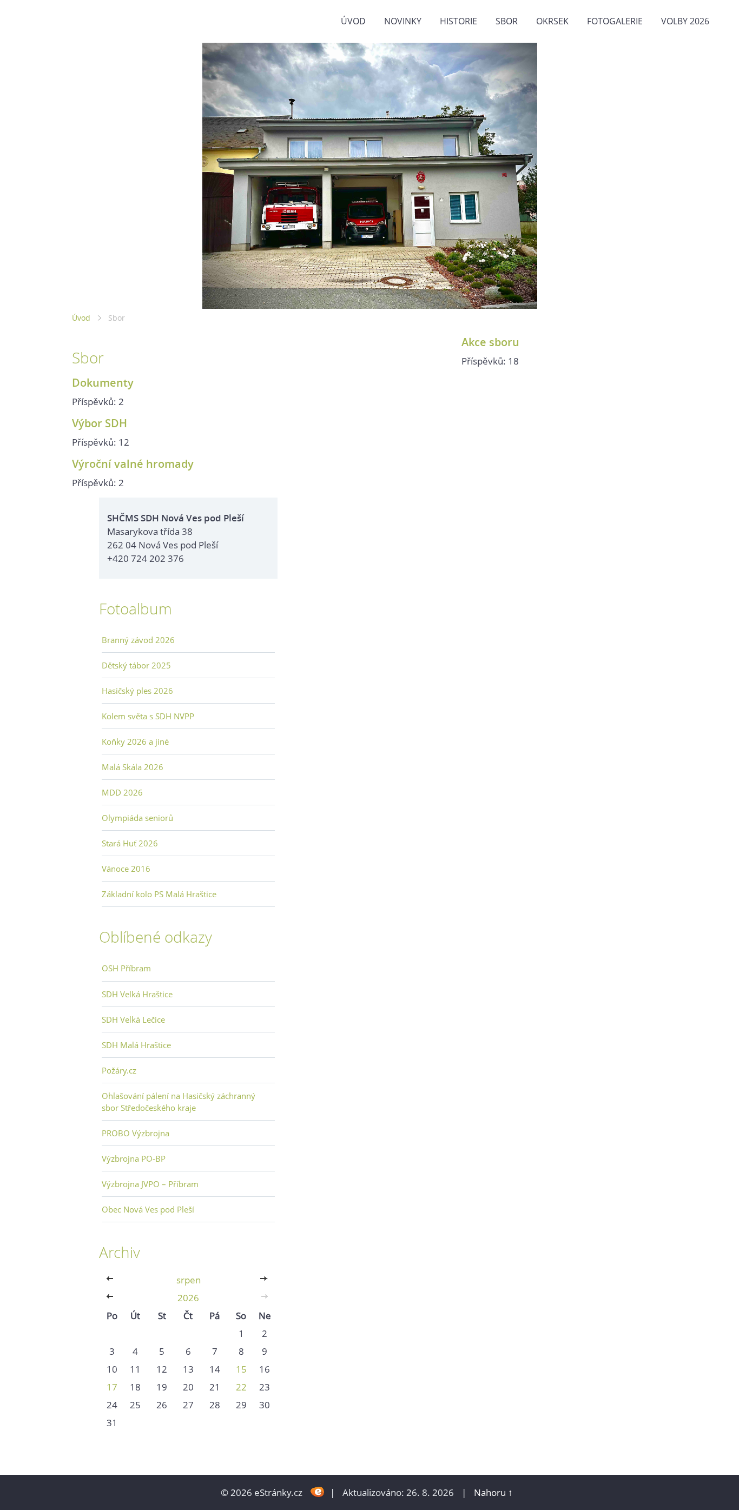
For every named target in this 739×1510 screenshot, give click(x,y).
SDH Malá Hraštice (136, 1044)
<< (112, 1280)
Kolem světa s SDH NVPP (148, 716)
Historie (458, 21)
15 (241, 1369)
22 (241, 1387)
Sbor (507, 21)
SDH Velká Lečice (133, 1019)
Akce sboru (490, 341)
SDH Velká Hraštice (137, 994)
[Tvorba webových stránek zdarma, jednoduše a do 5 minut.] (317, 1491)
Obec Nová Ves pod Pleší (148, 1209)
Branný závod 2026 (138, 639)
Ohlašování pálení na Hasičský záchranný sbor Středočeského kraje (178, 1101)
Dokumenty (103, 382)
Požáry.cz (119, 1070)
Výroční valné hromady (133, 463)
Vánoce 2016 (126, 868)
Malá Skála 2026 (132, 766)
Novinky (402, 21)
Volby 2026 (685, 21)
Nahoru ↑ (493, 1492)
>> (264, 1280)
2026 (188, 1298)
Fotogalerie (615, 21)
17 (112, 1387)
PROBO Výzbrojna (135, 1133)
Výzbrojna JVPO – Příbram (150, 1183)
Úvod (353, 21)
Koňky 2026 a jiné (135, 741)
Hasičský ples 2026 (137, 690)
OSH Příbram (126, 968)
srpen (188, 1280)
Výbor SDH (99, 423)
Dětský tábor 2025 (136, 665)
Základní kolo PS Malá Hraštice (159, 894)
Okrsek (552, 21)
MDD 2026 (122, 792)
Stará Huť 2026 (130, 843)
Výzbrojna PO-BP (134, 1158)
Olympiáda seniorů (137, 817)
